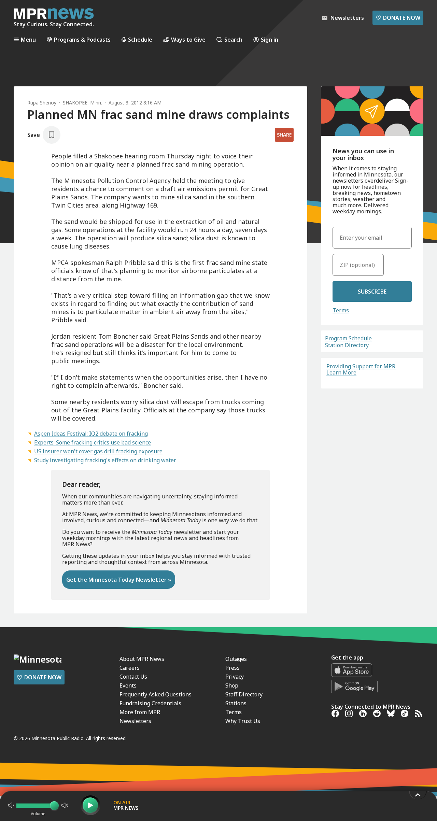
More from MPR (139, 712)
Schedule (140, 39)
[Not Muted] (10, 805)
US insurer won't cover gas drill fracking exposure (98, 451)
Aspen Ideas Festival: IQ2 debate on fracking (91, 433)
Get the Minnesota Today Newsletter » (118, 579)
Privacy (234, 676)
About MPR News (141, 659)
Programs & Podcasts (82, 39)
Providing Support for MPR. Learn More (361, 369)
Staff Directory (244, 694)
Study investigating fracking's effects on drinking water (105, 460)
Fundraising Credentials (150, 703)
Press (232, 667)
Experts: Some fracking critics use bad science (92, 442)
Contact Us (133, 676)
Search (233, 39)
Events (128, 685)
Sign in (269, 39)
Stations (235, 703)
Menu (28, 39)
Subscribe (372, 291)
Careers (129, 667)
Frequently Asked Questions (155, 694)
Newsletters (135, 721)
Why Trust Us (242, 721)
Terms (341, 310)
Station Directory (347, 345)
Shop (231, 685)
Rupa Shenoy (41, 102)
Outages (236, 659)
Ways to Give (188, 39)
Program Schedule (348, 338)
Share (284, 134)
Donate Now (398, 18)
